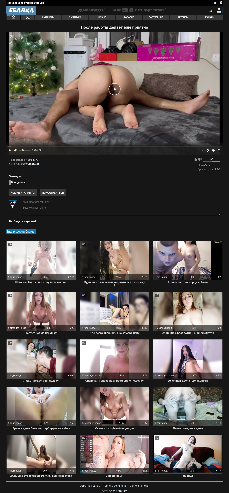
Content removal (139, 485)
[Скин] (213, 150)
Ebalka (122, 491)
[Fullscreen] (219, 150)
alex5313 (33, 159)
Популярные (156, 17)
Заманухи (75, 17)
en (215, 3)
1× (202, 150)
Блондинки (18, 182)
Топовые (129, 17)
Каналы (209, 17)
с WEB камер (31, 163)
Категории (48, 17)
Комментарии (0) (23, 192)
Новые (102, 17)
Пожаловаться (53, 192)
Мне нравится (195, 159)
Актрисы (183, 17)
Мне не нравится (200, 159)
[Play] (114, 89)
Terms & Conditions (114, 485)
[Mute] (15, 150)
